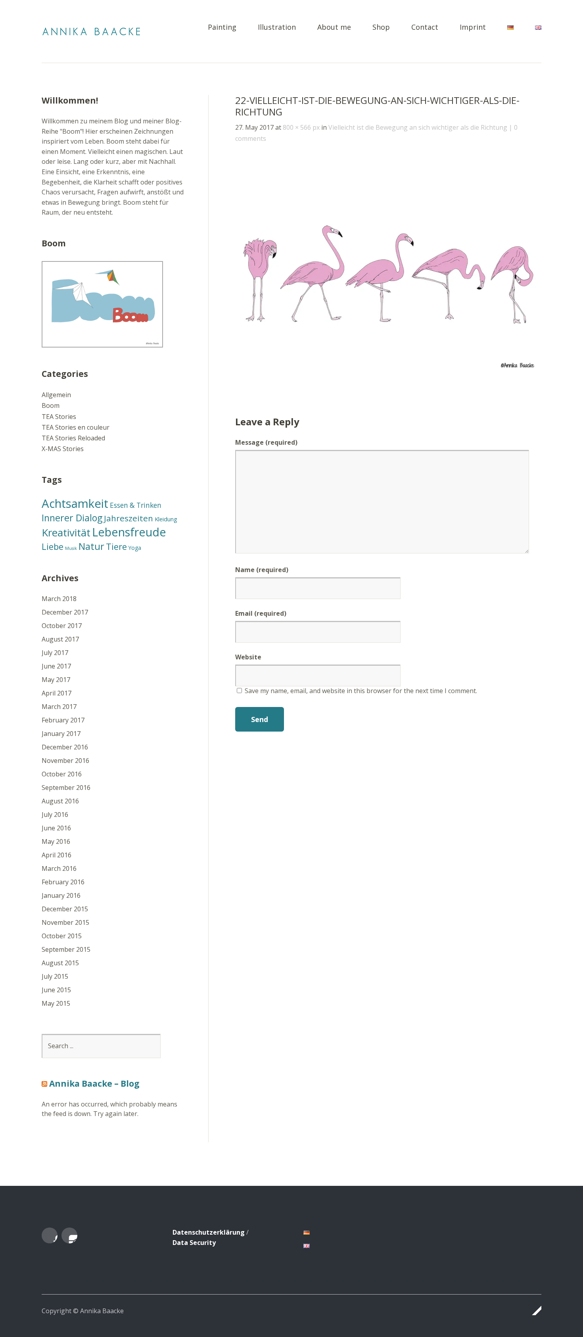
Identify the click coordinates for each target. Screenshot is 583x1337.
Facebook (50, 1235)
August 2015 (60, 963)
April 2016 (56, 855)
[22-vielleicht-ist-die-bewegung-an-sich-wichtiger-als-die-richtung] (388, 371)
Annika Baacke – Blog (94, 1083)
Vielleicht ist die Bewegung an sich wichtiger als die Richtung (417, 127)
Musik (71, 548)
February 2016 (63, 882)
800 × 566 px (301, 127)
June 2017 (56, 666)
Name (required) (261, 569)
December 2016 (65, 747)
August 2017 (60, 639)
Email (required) (260, 613)
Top (533, 1310)
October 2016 (62, 774)
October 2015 (62, 936)
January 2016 (61, 895)
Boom (50, 405)
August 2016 (60, 801)
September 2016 (66, 787)
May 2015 (56, 1003)
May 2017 (56, 679)
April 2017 (56, 693)
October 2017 (62, 625)
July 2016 (55, 814)
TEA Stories (59, 416)
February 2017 (63, 720)
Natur (91, 546)
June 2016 (56, 828)
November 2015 (65, 922)
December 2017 (65, 612)
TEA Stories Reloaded (73, 438)
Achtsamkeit (75, 503)
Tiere (116, 546)
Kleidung (166, 519)
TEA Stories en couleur (75, 427)
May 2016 (56, 841)
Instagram (69, 1235)
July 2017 (55, 652)
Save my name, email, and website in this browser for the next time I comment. (361, 690)
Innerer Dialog (72, 517)
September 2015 (66, 949)
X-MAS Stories (63, 448)
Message (266, 442)
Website (248, 657)
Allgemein (56, 394)
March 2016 (59, 868)
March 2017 (59, 706)
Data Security (194, 1242)
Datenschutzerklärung (209, 1232)
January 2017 (61, 733)
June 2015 (56, 989)
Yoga (134, 547)
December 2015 (65, 909)
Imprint (473, 27)
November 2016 (65, 760)
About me (334, 27)
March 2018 (59, 598)
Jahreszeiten (128, 518)
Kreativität (66, 532)
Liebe (52, 546)
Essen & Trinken (135, 505)
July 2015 (55, 976)
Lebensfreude (129, 532)
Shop (381, 27)
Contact (424, 27)
